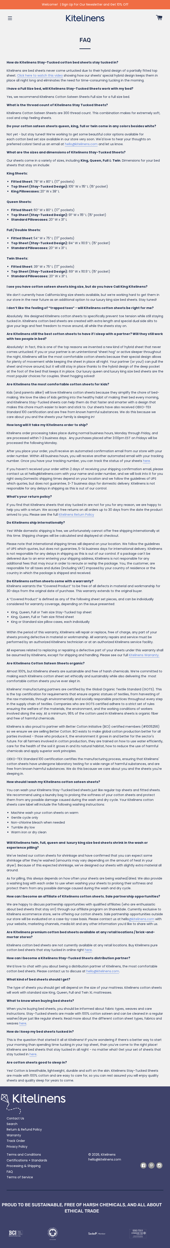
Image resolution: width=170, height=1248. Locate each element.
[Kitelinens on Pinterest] (151, 1167)
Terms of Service (20, 1177)
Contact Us (15, 1118)
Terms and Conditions (24, 1154)
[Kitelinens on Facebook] (143, 1167)
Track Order (16, 1141)
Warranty (14, 1135)
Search (12, 1124)
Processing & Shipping (24, 1166)
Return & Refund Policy (24, 1129)
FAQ (10, 1171)
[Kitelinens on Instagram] (159, 1167)
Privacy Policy (17, 1146)
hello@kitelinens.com (104, 1159)
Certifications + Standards (27, 1160)
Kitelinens (108, 1154)
